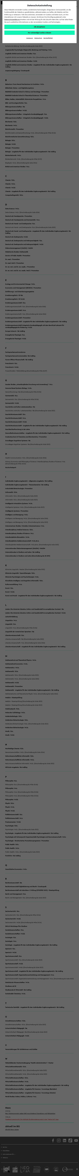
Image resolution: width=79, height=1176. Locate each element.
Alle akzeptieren (39, 27)
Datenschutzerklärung (12, 19)
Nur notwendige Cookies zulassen (39, 33)
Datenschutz (38, 38)
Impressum (29, 38)
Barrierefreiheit (48, 38)
